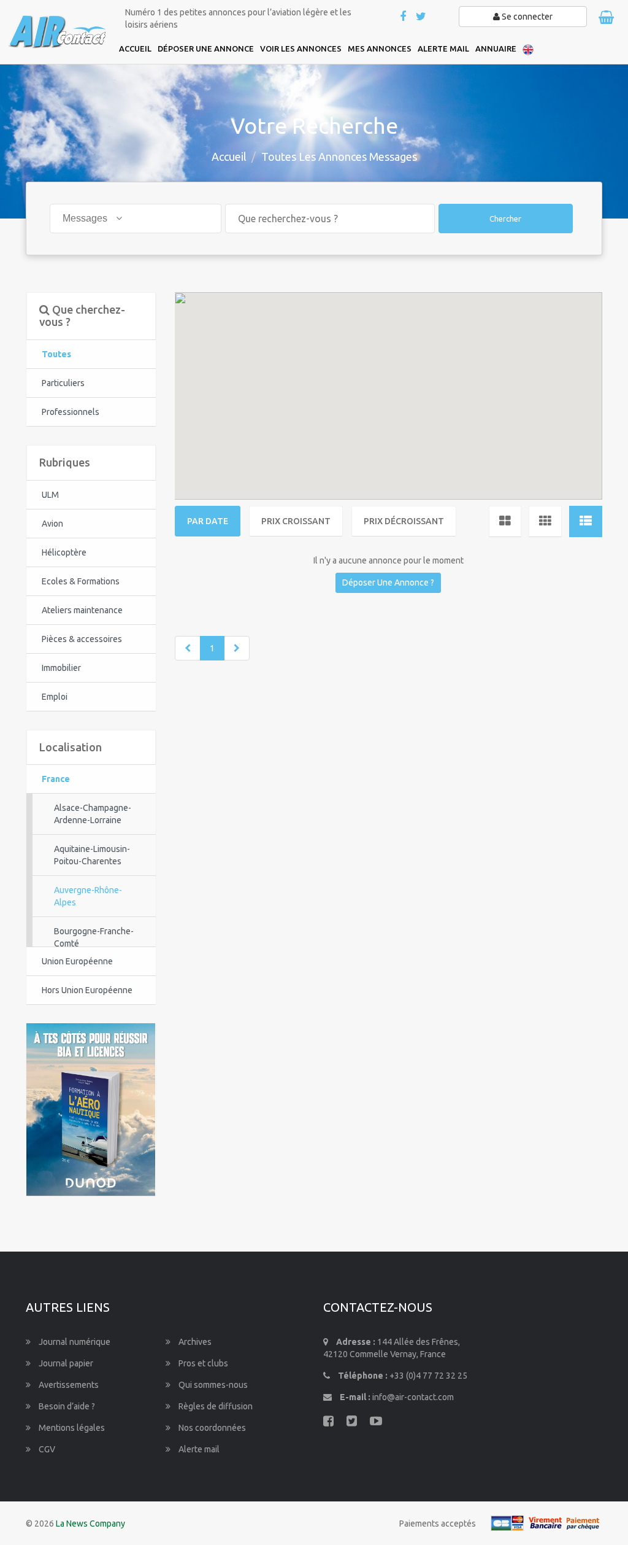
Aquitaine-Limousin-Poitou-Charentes (92, 855)
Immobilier (61, 668)
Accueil (229, 156)
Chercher (505, 218)
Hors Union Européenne (87, 990)
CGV (46, 1449)
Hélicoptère (64, 552)
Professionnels (70, 412)
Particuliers (63, 383)
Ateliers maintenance (82, 610)
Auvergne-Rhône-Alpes (88, 896)
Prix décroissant (404, 521)
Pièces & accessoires (82, 639)
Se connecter (526, 16)
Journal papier (65, 1363)
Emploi (54, 697)
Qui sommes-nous (212, 1385)
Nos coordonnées (211, 1428)
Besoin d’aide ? (66, 1406)
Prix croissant (296, 521)
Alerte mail (198, 1449)
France (56, 779)
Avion (52, 524)
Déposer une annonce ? (388, 582)
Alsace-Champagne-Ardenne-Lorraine (92, 814)
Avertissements (68, 1385)
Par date (207, 521)
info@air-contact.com (413, 1397)
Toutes (56, 354)
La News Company (90, 1523)
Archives (194, 1342)
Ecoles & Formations (81, 581)
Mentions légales (71, 1428)
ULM (50, 495)
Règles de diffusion (215, 1406)
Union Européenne (77, 961)
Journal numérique (73, 1342)
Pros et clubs (202, 1363)
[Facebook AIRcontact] (404, 17)
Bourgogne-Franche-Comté (94, 937)
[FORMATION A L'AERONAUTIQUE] (90, 1108)
